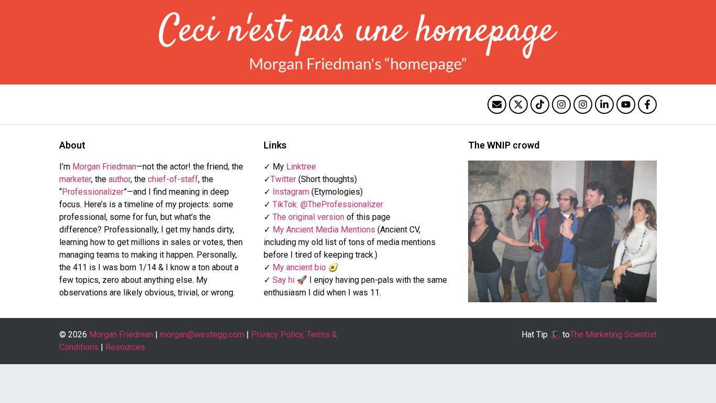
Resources (125, 347)
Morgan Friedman (104, 167)
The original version (308, 217)
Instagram (291, 192)
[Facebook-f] (647, 104)
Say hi (284, 280)
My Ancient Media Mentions (324, 230)
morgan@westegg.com (202, 335)
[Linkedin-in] (604, 104)
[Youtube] (625, 104)
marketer (75, 179)
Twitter (283, 179)
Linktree (301, 167)
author (120, 179)
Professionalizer (93, 192)
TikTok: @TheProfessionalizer (328, 204)
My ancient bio (299, 267)
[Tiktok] (539, 104)
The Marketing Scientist (613, 335)
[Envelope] (496, 104)
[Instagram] (561, 104)
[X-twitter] (518, 104)
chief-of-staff (173, 179)
